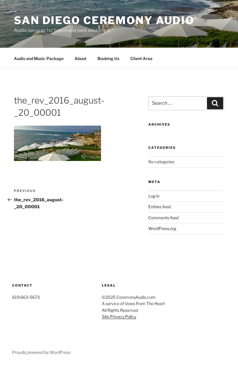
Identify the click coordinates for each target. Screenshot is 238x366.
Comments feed (163, 217)
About (80, 58)
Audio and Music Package (39, 58)
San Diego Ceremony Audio (104, 20)
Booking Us (108, 58)
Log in (153, 195)
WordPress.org (162, 228)
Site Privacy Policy (119, 316)
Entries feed (159, 206)
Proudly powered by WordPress (41, 352)
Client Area (141, 58)
